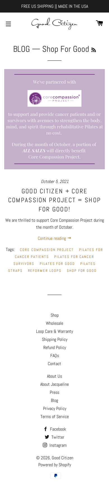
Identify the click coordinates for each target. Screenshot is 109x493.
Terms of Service (55, 416)
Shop (55, 315)
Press (54, 392)
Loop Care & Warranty (54, 331)
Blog (54, 400)
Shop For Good (82, 270)
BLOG (21, 49)
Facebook (57, 429)
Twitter (57, 437)
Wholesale (54, 323)
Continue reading (52, 238)
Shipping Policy (54, 339)
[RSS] (93, 50)
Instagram (57, 445)
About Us (54, 376)
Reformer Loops (44, 270)
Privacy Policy (54, 408)
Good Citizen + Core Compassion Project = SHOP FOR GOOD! (54, 200)
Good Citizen (62, 458)
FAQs (54, 355)
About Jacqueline (54, 384)
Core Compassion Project (47, 249)
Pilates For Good (57, 263)
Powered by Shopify (54, 465)
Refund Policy (54, 347)
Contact (54, 364)
